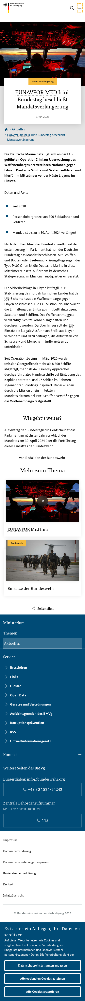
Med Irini (28, 529)
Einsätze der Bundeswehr (31, 588)
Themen (10, 633)
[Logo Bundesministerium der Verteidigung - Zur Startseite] (19, 8)
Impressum (10, 840)
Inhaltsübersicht (13, 895)
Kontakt (8, 884)
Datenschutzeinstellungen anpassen (25, 862)
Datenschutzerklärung (17, 851)
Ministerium (14, 622)
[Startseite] (6, 129)
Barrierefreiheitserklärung (19, 873)
